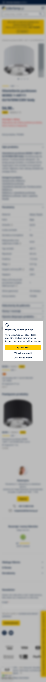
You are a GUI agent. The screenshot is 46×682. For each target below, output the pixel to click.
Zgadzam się (23, 347)
